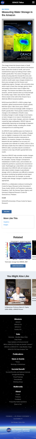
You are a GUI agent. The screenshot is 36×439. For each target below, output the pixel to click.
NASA (3, 3)
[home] (18, 2)
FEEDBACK (9, 416)
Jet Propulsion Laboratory (21, 429)
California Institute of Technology (21, 431)
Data (18, 334)
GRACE (18, 322)
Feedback (18, 399)
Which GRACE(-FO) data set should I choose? (18, 344)
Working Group (18, 382)
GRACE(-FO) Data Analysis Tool (18, 349)
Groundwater (18, 379)
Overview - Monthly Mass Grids (18, 337)
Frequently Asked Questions (18, 402)
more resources (17, 266)
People (18, 394)
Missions (18, 319)
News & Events (18, 359)
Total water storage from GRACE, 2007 (16, 262)
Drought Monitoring (18, 374)
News (18, 362)
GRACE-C (18, 327)
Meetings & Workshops (18, 364)
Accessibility (17, 418)
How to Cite (18, 404)
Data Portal (18, 339)
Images (6, 224)
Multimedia (5, 9)
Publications (18, 354)
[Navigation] (33, 2)
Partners (18, 397)
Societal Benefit (18, 369)
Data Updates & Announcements (18, 342)
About (18, 391)
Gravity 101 (17, 329)
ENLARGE (6, 211)
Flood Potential (18, 377)
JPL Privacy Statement (21, 416)
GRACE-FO (18, 324)
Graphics (6, 222)
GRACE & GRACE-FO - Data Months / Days (18, 347)
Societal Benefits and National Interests (18, 372)
